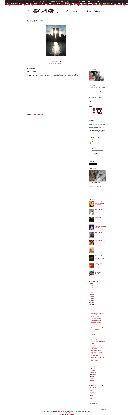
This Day (92, 343)
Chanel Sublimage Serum (96, 322)
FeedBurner (100, 156)
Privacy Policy (100, 1)
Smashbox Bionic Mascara (96, 336)
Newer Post (29, 111)
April (92, 370)
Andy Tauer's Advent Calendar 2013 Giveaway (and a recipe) (100, 203)
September (93, 311)
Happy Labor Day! (94, 360)
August (92, 363)
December (93, 306)
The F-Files (93, 345)
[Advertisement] (97, 43)
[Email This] (51, 61)
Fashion (91, 390)
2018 (91, 285)
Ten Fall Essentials (94, 355)
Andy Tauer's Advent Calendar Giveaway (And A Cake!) (100, 211)
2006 (91, 380)
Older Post (82, 111)
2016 (91, 289)
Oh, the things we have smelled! (97, 327)
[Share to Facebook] (56, 61)
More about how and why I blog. (96, 91)
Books (91, 389)
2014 (91, 292)
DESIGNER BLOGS (70, 414)
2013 (91, 294)
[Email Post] (60, 61)
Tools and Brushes (93, 403)
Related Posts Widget (104, 409)
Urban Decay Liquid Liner (96, 318)
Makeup (91, 397)
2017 (91, 287)
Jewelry (91, 395)
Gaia (92, 139)
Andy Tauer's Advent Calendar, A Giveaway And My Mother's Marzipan (100, 257)
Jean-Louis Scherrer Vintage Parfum (98, 341)
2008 (91, 304)
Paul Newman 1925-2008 (96, 320)
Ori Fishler (94, 143)
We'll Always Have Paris (95, 339)
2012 (91, 296)
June (92, 366)
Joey (92, 141)
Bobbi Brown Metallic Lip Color (97, 316)
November (93, 308)
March (92, 372)
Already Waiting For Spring (96, 350)
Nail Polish (92, 398)
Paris (91, 400)
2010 (91, 300)
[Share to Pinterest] (57, 61)
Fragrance (92, 392)
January (93, 376)
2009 (91, 302)
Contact (67, 2)
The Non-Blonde (60, 411)
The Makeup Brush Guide (83, 1)
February (93, 374)
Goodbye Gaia (98, 217)
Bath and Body (93, 387)
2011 (91, 298)
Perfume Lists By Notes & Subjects (61, 1)
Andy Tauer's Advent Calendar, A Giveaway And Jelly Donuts (100, 242)
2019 (91, 283)
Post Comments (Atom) (38, 114)
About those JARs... (95, 324)
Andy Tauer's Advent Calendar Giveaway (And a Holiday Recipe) (100, 226)
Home (32, 1)
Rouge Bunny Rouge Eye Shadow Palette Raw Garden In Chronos (100, 272)
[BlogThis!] (53, 61)
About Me (42, 1)
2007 (91, 378)
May (92, 368)
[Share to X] (54, 61)
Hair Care (92, 393)
